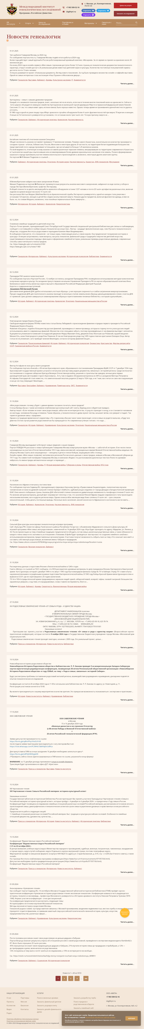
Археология (62, 119)
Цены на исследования (44, 23)
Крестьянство (106, 343)
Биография (31, 385)
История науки (63, 162)
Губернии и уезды (73, 465)
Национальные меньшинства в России (91, 301)
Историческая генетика (47, 119)
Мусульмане (114, 162)
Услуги (28, 23)
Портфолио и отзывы (67, 23)
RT (11, 943)
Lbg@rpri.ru (71, 11)
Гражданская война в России (27, 346)
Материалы (89, 23)
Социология (42, 960)
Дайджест (41, 80)
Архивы (49, 80)
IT (72, 80)
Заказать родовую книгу (47, 1005)
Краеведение (50, 385)
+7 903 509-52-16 (72, 7)
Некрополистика (63, 204)
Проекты (10, 1002)
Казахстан (90, 162)
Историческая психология (77, 256)
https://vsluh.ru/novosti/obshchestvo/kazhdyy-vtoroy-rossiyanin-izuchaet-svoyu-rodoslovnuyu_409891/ (54, 956)
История (32, 204)
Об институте (11, 23)
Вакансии (24, 1005)
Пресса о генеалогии (26, 644)
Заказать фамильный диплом (49, 1002)
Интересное (23, 204)
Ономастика (95, 343)
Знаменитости (80, 80)
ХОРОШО (131, 1018)
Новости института (55, 644)
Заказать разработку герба (85, 998)
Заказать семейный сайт (84, 1008)
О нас (9, 998)
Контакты (25, 1009)
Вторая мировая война (56, 465)
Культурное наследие (62, 80)
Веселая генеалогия (36, 547)
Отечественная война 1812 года (95, 465)
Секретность (47, 586)
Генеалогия (23, 80)
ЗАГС (73, 385)
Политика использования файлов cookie (21, 1021)
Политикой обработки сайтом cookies (100, 1017)
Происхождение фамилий (39, 343)
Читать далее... (127, 83)
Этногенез (51, 162)
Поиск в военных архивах (47, 998)
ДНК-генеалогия (101, 162)
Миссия (24, 1002)
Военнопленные (60, 586)
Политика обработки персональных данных (23, 1019)
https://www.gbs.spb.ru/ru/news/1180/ (25, 247)
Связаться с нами (106, 23)
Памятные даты (63, 385)
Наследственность (75, 119)
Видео (9, 1009)
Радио (9, 1013)
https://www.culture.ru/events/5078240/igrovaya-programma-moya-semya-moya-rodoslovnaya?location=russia (57, 542)
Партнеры (25, 998)
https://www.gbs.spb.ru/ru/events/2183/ (29, 244)
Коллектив (11, 1005)
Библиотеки (94, 256)
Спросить (87, 11)
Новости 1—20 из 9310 (72, 973)
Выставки (32, 80)
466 (86, 978)
